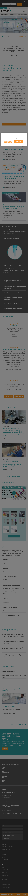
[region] (14, 139)
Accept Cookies (18, 141)
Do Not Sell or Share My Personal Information (8, 142)
